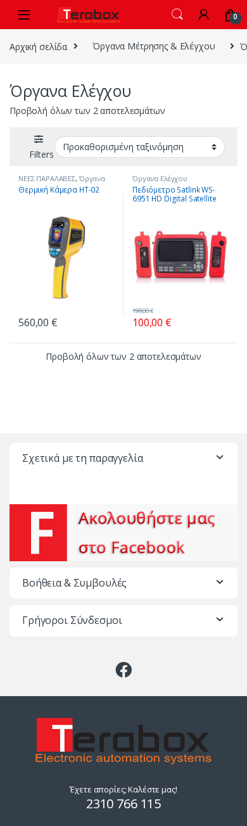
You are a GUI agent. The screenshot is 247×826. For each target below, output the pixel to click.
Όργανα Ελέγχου (159, 178)
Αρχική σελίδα (38, 46)
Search (177, 15)
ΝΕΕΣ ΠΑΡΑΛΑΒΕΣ (46, 178)
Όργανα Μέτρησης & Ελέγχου (153, 46)
